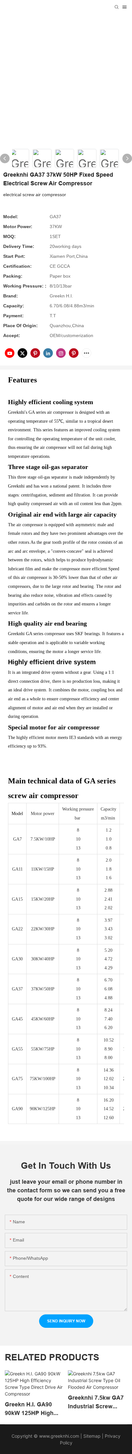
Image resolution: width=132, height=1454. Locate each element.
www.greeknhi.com (59, 1436)
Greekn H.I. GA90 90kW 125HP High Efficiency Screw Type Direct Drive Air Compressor (33, 1409)
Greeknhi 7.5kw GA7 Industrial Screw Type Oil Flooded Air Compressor (96, 1402)
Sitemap (91, 1436)
